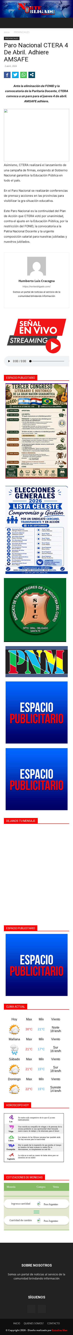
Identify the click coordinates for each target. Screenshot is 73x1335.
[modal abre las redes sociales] (31, 75)
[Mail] (42, 1309)
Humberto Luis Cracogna (36, 281)
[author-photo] (36, 275)
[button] (6, 23)
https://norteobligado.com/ (36, 286)
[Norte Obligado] (36, 9)
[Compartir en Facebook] (7, 75)
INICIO (16, 1323)
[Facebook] (36, 302)
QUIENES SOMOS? (34, 1323)
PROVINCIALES (22, 32)
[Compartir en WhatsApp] (23, 75)
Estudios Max (59, 1330)
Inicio (7, 32)
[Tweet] (15, 75)
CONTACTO (53, 1323)
